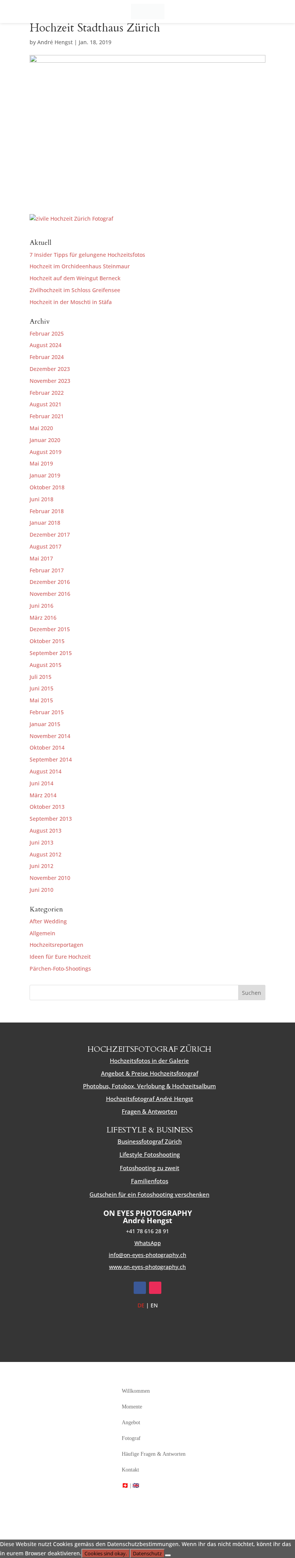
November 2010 (50, 877)
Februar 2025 (47, 333)
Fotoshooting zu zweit (149, 1168)
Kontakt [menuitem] (130, 1470)
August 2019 (45, 452)
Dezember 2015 (50, 629)
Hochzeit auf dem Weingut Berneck (75, 278)
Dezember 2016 (50, 581)
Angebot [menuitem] (131, 1422)
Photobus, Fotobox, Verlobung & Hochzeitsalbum (149, 1086)
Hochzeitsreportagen (56, 944)
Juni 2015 (41, 688)
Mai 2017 (41, 558)
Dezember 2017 (50, 534)
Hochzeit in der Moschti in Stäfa (71, 302)
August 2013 (45, 830)
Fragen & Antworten (149, 1111)
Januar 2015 (45, 724)
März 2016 (43, 617)
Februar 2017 (47, 570)
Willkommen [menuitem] (136, 1391)
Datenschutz (147, 1553)
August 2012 (45, 854)
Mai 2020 (41, 428)
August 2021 (45, 404)
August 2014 (45, 771)
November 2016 (50, 593)
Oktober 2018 (47, 487)
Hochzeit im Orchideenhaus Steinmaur (80, 266)
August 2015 (45, 664)
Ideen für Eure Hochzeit (60, 956)
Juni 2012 (41, 866)
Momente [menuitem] (132, 1407)
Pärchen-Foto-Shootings (60, 968)
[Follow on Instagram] (155, 1288)
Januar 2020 (45, 440)
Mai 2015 (41, 700)
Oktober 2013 (47, 806)
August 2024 (45, 345)
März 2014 (43, 795)
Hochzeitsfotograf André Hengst (149, 1098)
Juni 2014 (41, 783)
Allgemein (42, 933)
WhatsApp (147, 1243)
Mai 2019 (41, 463)
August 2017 (45, 546)
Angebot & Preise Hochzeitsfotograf (149, 1073)
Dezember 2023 (50, 368)
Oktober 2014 (47, 747)
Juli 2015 (40, 676)
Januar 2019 (45, 475)
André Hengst (55, 42)
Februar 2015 (47, 712)
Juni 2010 (41, 889)
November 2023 (50, 380)
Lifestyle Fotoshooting (149, 1154)
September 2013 (51, 818)
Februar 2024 (47, 357)
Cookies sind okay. (106, 1553)
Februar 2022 (47, 392)
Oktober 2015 (47, 641)
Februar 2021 (47, 416)
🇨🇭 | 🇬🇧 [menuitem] (130, 1485)
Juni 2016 (41, 605)
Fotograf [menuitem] (131, 1438)
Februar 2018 (47, 511)
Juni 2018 (41, 499)
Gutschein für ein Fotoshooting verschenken (149, 1194)
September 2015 (51, 653)
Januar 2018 (45, 522)
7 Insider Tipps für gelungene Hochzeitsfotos (87, 254)
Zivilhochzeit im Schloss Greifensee (75, 290)
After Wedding (48, 921)
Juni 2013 (41, 842)
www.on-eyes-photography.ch (147, 1266)
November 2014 (50, 736)
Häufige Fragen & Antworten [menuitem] (154, 1454)
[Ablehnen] (168, 1555)
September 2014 (51, 759)
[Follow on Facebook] (140, 1288)
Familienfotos (149, 1181)
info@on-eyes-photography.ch (147, 1255)
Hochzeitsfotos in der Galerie (149, 1060)
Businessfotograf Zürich (150, 1141)
